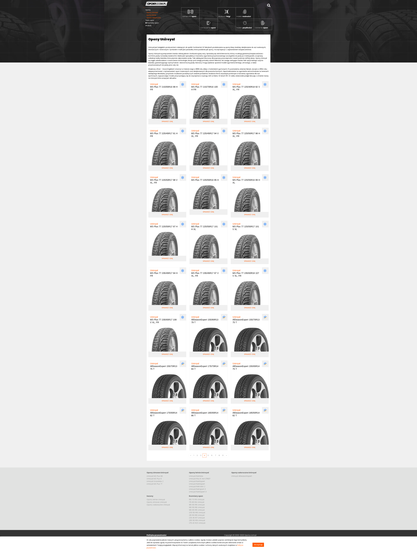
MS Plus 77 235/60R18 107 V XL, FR (245, 273)
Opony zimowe (152, 12)
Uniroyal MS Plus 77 (154, 484)
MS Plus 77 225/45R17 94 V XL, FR (205, 133)
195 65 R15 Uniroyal (196, 510)
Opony (148, 10)
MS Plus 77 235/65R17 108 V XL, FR (163, 320)
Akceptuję (258, 544)
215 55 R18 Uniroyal (196, 515)
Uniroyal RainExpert (197, 481)
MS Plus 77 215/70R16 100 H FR (204, 87)
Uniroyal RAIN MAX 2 (197, 486)
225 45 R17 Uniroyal (197, 518)
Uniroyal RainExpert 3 (197, 491)
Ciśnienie (261, 27)
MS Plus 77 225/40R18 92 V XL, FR (246, 87)
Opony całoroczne (153, 18)
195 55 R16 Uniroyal (196, 507)
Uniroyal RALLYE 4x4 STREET (199, 478)
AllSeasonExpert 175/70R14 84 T (204, 366)
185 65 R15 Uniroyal (196, 505)
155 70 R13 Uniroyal (196, 499)
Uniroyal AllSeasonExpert (241, 476)
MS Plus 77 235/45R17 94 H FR (164, 273)
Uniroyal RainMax (196, 476)
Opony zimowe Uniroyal (157, 502)
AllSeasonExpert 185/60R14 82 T (246, 413)
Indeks (244, 16)
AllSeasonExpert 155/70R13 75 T (246, 320)
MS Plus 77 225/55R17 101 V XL (245, 226)
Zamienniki (189, 16)
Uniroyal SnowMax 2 (155, 481)
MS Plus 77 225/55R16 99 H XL (246, 180)
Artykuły (148, 25)
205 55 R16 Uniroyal (197, 512)
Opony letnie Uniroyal (156, 499)
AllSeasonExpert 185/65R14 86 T (204, 413)
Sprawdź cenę (167, 121)
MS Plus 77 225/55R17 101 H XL (204, 226)
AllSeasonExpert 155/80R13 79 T (204, 320)
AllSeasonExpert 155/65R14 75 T (246, 366)
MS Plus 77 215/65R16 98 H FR (164, 87)
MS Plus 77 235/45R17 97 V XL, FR (205, 273)
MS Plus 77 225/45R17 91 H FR (164, 133)
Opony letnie (151, 15)
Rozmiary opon (153, 23)
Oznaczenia (208, 27)
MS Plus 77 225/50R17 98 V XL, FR (163, 180)
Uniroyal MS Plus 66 (155, 476)
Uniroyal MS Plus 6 (154, 478)
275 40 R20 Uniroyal (197, 523)
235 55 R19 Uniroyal (197, 520)
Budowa (224, 16)
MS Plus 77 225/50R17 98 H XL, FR (246, 133)
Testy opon (149, 20)
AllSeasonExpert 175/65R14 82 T (163, 413)
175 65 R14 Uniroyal (196, 502)
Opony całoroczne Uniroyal (158, 505)
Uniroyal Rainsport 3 (197, 489)
